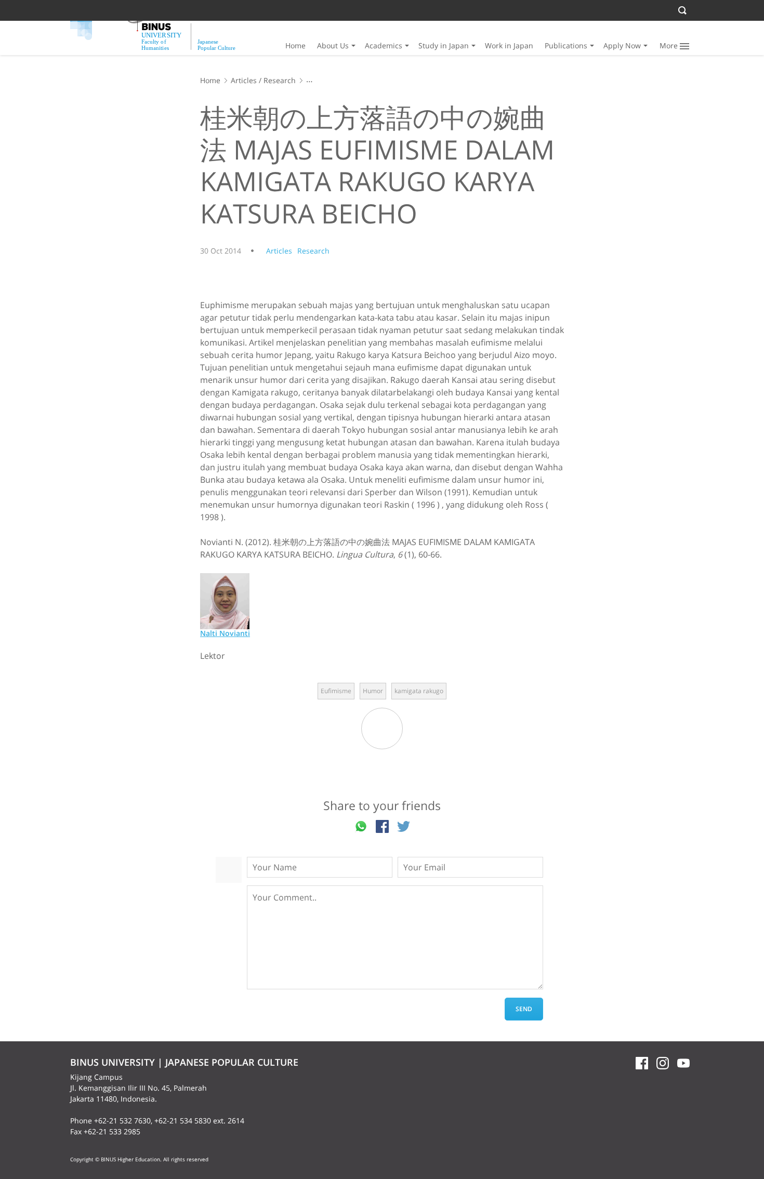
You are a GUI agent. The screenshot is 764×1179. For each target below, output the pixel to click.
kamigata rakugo (418, 690)
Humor (373, 690)
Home (295, 45)
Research (280, 80)
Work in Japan (509, 45)
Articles (244, 80)
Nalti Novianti (225, 633)
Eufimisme (336, 690)
